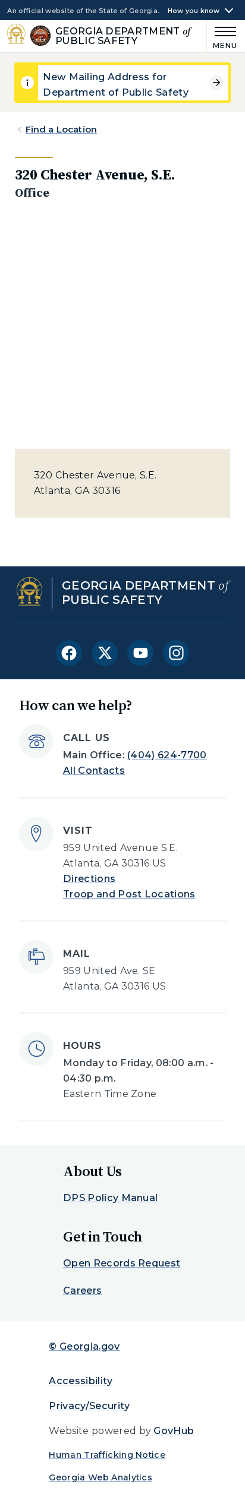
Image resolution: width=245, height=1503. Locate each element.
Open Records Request (121, 1263)
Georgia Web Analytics (100, 1477)
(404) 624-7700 (166, 755)
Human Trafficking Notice (107, 1455)
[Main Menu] (222, 36)
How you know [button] (194, 11)
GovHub (173, 1430)
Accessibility (80, 1381)
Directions (89, 878)
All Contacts (94, 770)
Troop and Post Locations (129, 894)
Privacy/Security (89, 1405)
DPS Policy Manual (110, 1197)
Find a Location (61, 129)
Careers (82, 1290)
